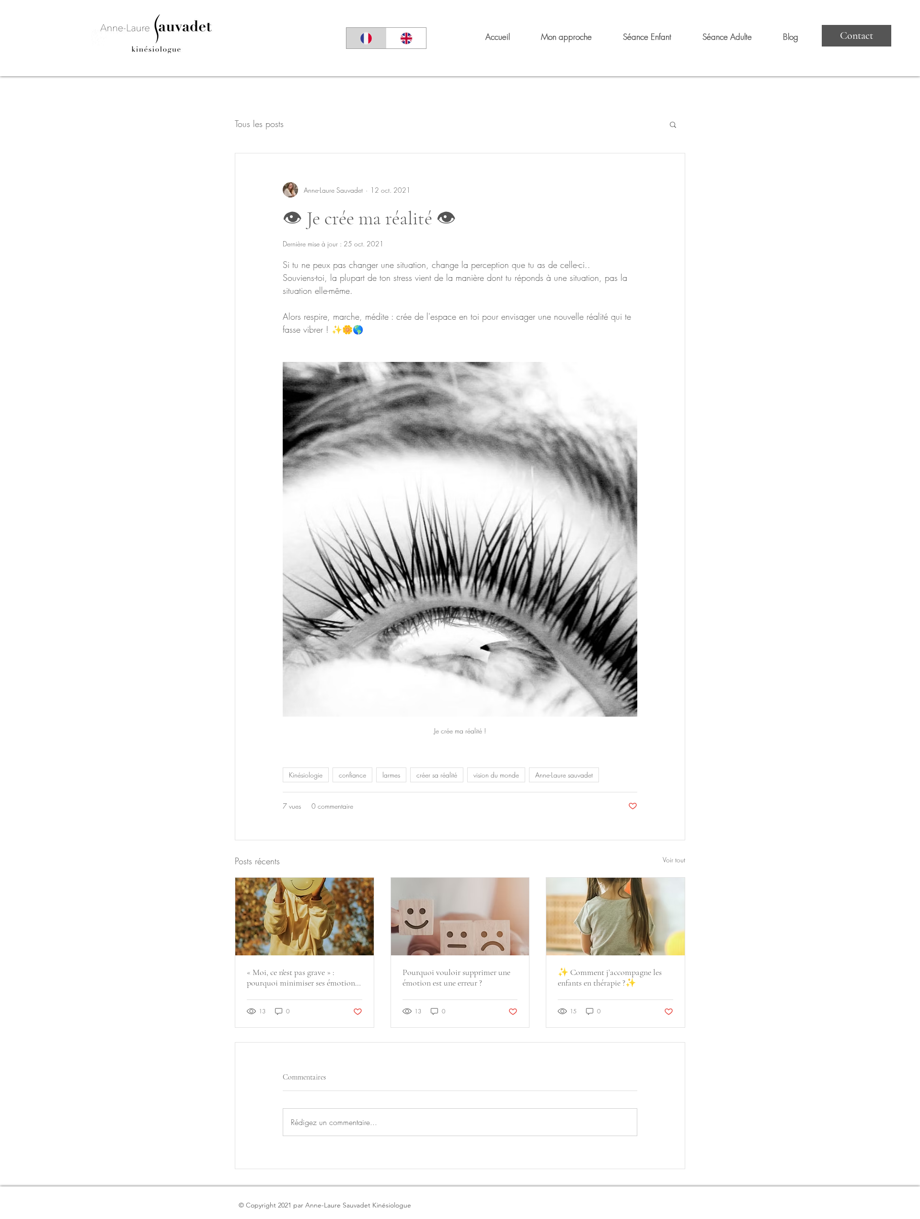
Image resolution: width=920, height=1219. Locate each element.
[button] (673, 124)
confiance (352, 774)
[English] (406, 38)
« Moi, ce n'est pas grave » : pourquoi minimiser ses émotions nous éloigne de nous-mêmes (302, 977)
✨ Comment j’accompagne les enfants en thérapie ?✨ (610, 977)
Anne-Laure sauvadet (564, 774)
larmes (391, 774)
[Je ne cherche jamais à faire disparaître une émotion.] (460, 916)
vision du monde (496, 774)
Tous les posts (259, 123)
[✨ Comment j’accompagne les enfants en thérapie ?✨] (615, 916)
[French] (366, 38)
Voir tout (674, 859)
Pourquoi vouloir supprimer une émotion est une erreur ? (456, 977)
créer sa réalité (436, 774)
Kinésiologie (305, 774)
